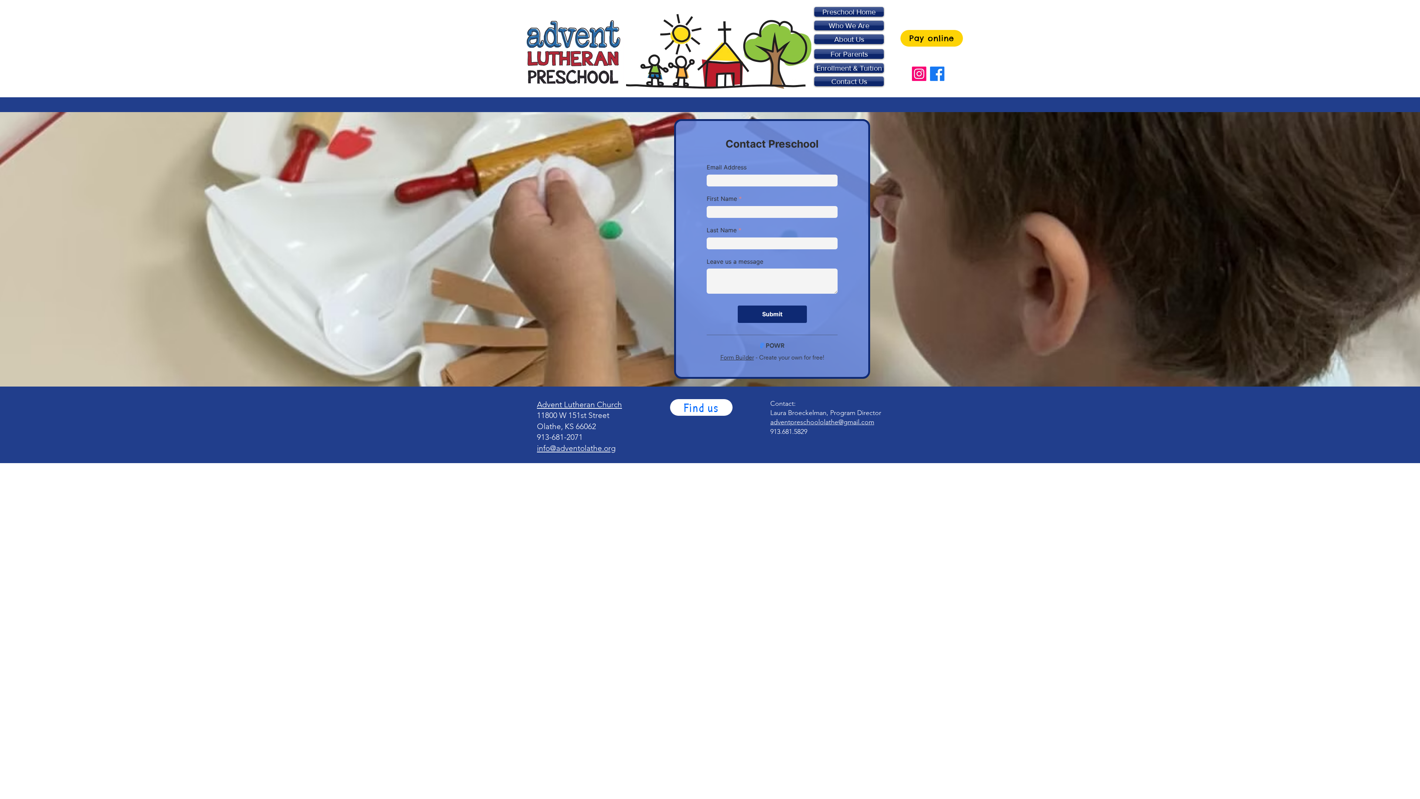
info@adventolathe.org (576, 448)
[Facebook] (937, 74)
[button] (701, 407)
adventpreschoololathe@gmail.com (822, 422)
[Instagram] (919, 74)
